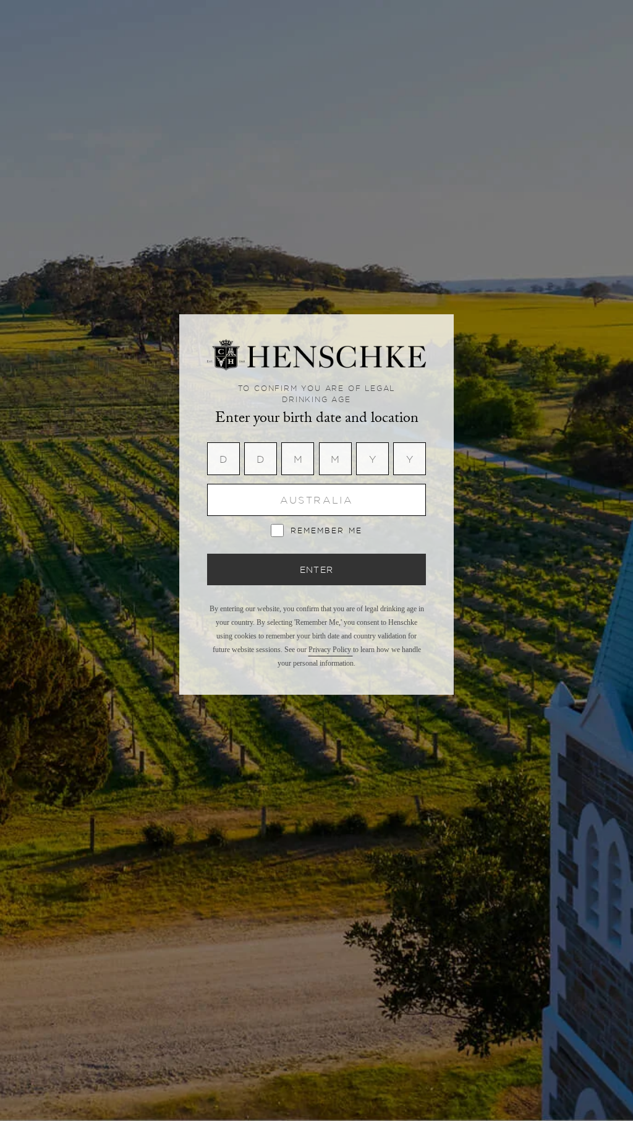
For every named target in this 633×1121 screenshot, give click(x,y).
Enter (317, 569)
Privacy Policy (330, 649)
